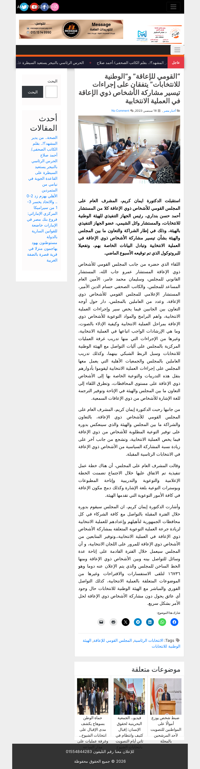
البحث (52, 81)
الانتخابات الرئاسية (148, 640)
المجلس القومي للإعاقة (112, 640)
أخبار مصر (170, 110)
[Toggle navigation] (173, 7)
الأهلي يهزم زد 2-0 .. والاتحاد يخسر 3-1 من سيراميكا (42, 201)
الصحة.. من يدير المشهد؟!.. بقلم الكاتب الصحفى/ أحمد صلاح (145, 62)
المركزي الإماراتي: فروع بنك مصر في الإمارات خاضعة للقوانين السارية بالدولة (42, 225)
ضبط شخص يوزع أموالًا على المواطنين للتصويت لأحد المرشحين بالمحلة (165, 729)
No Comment (120, 110)
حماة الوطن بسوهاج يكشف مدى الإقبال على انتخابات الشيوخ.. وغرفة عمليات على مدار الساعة (92, 732)
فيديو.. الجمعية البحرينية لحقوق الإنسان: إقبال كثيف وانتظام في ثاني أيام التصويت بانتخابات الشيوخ (129, 732)
